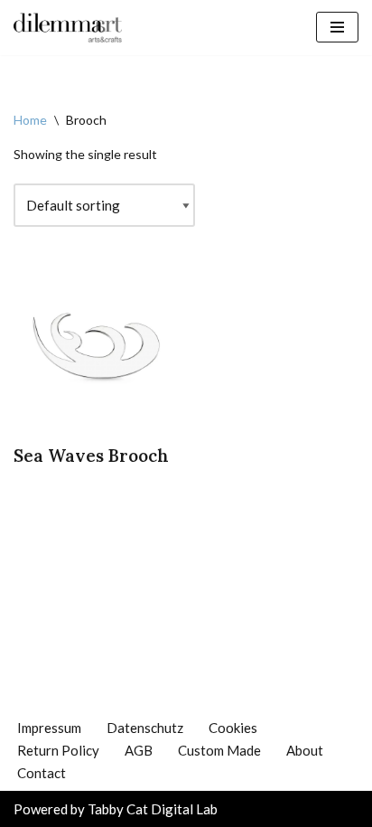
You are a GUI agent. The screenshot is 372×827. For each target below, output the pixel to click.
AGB (139, 750)
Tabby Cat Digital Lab (153, 809)
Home (30, 119)
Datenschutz (145, 727)
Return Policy (58, 750)
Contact (41, 773)
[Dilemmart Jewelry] (68, 27)
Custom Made (219, 750)
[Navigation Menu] (337, 27)
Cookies (233, 727)
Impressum (49, 727)
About (304, 750)
